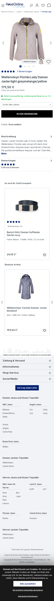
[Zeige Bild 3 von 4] (29, 66)
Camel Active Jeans (38, 513)
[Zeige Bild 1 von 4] (20, 66)
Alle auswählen (28, 583)
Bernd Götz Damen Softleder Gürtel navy (23, 234)
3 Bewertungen (24, 71)
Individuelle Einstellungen (28, 596)
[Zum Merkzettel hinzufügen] (48, 62)
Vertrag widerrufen (27, 387)
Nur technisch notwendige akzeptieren (28, 590)
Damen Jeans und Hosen (16, 397)
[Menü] (3, 5)
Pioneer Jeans (9, 513)
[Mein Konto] (37, 5)
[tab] (27, 145)
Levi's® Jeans (36, 484)
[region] (27, 221)
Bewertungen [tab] (8, 160)
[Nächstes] (51, 43)
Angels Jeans (35, 404)
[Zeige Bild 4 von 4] (33, 66)
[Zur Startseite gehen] (15, 5)
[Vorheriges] (3, 43)
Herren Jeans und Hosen (16, 477)
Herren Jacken (10, 529)
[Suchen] (31, 5)
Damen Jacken (10, 458)
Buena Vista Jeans (11, 441)
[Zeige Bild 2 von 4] (25, 66)
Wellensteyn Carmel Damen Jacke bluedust (27, 309)
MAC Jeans (7, 404)
